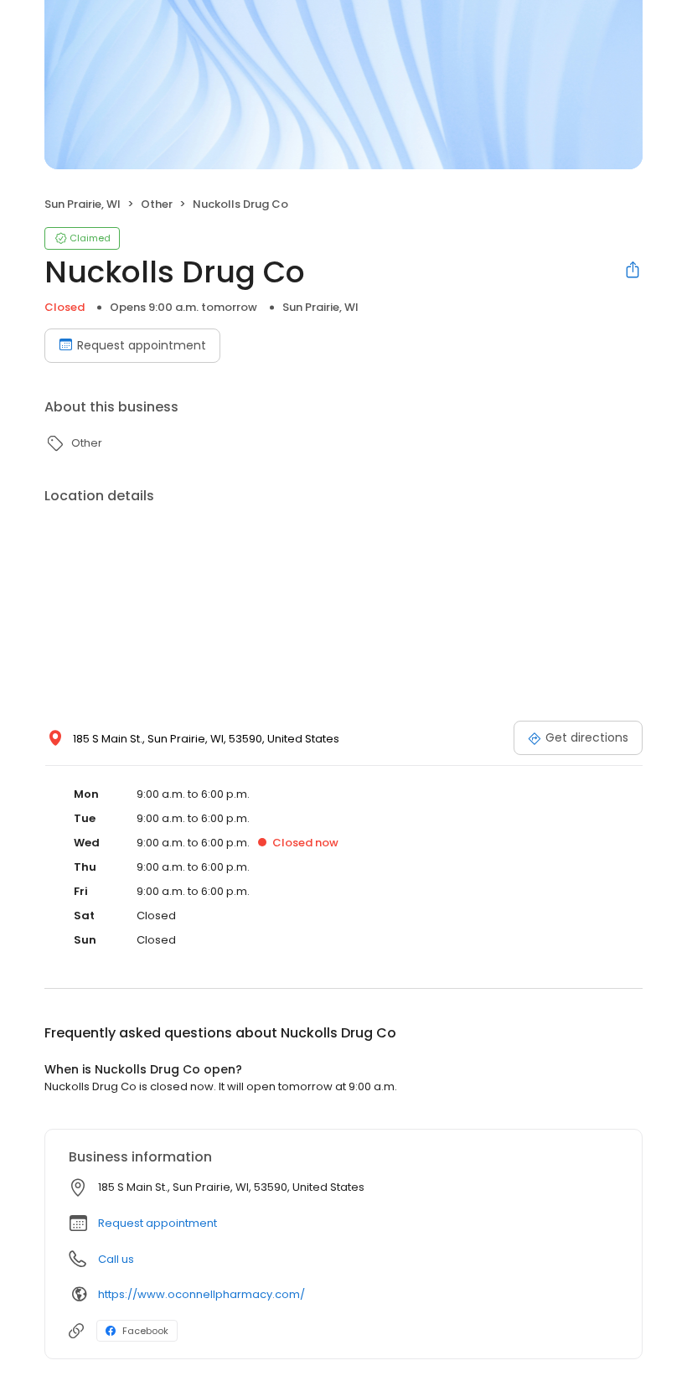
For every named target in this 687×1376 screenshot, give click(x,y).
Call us (116, 1259)
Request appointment (141, 345)
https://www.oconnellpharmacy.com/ (201, 1294)
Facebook (145, 1330)
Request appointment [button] (157, 1223)
